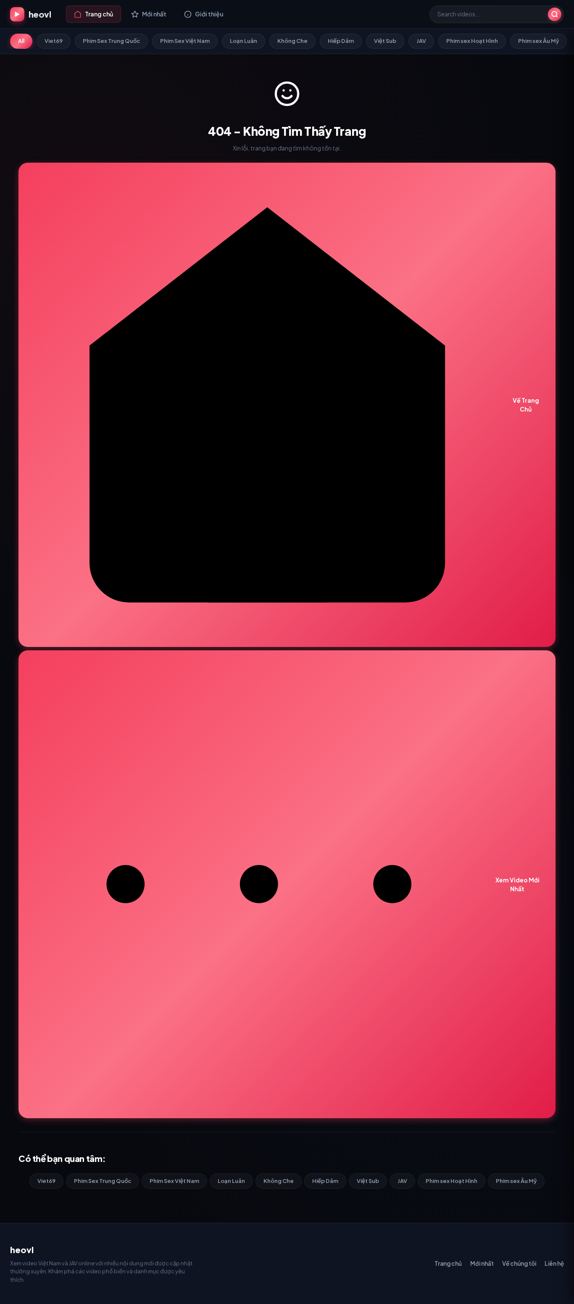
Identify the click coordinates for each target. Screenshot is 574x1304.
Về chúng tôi (519, 1263)
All (21, 40)
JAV (421, 40)
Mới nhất (482, 1263)
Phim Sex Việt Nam (185, 40)
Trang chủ (448, 1263)
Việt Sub (385, 40)
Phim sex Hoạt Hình (472, 40)
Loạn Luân (243, 40)
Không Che (292, 40)
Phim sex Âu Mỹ (538, 40)
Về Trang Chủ (526, 404)
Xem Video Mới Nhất (517, 884)
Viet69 (54, 40)
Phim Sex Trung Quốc (111, 40)
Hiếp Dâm (341, 40)
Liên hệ (554, 1263)
